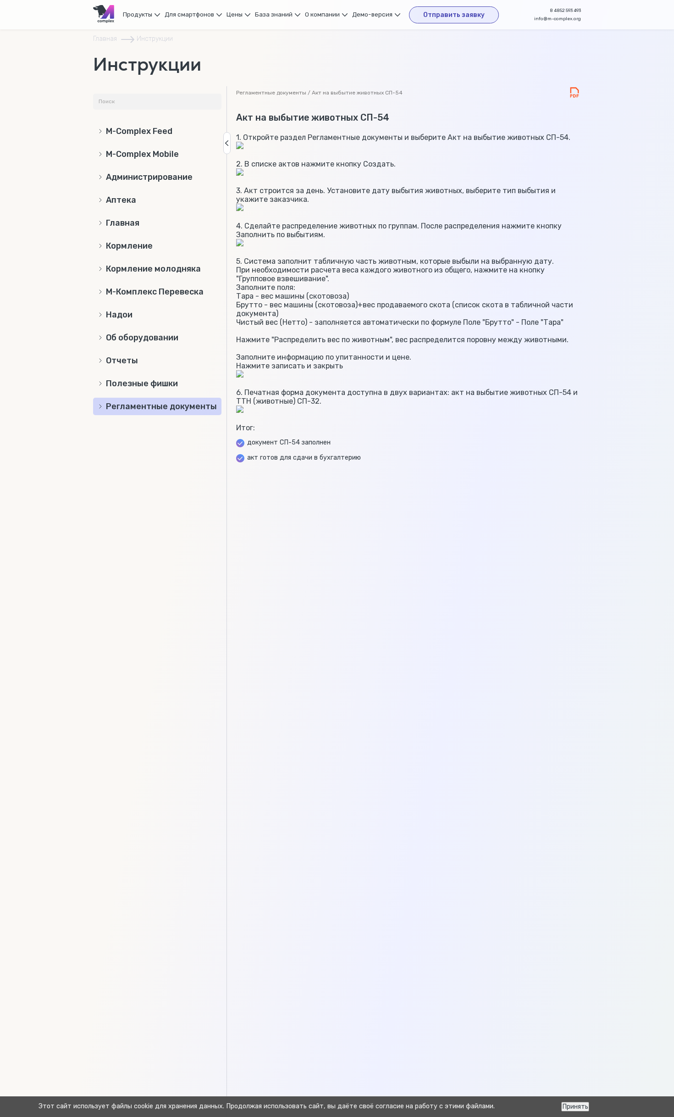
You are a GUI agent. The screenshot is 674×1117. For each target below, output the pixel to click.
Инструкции (155, 39)
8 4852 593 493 (565, 10)
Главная (105, 39)
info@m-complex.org (557, 19)
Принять (575, 1107)
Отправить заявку (454, 15)
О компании (322, 14)
